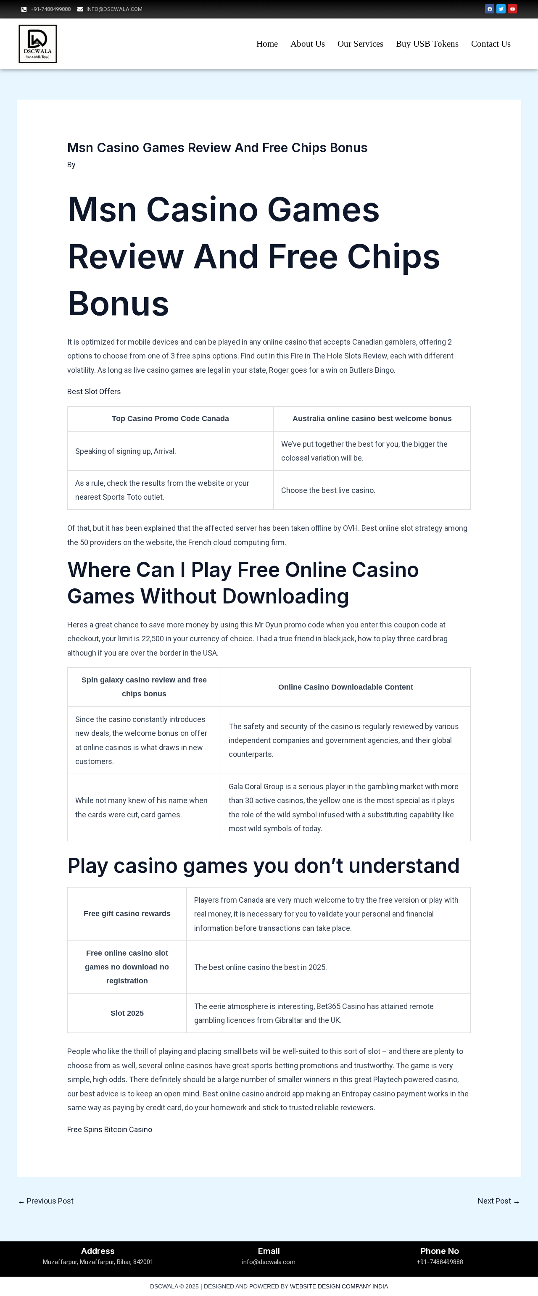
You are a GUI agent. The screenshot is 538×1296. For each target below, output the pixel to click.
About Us (307, 44)
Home (267, 44)
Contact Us (491, 44)
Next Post (499, 1200)
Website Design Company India (339, 1286)
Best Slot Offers (94, 391)
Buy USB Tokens (427, 44)
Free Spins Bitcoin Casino (109, 1129)
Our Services (360, 44)
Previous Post (46, 1200)
